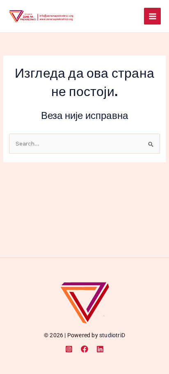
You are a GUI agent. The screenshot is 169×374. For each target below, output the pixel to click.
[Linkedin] (100, 349)
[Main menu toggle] (152, 16)
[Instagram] (69, 349)
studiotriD (112, 335)
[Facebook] (84, 349)
